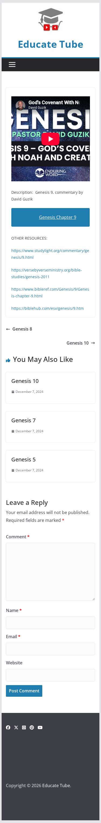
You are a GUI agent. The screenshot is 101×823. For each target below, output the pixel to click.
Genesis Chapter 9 (57, 217)
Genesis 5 (23, 459)
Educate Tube (50, 44)
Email (13, 637)
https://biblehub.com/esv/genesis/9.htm (47, 308)
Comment (18, 537)
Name (14, 610)
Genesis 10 (78, 343)
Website (14, 663)
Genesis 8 (22, 329)
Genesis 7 (23, 420)
